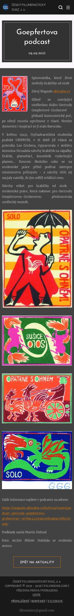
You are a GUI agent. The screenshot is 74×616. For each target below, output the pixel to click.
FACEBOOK (55, 601)
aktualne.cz (61, 91)
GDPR (36, 594)
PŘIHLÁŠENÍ (20, 601)
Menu (68, 7)
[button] (60, 7)
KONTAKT (38, 601)
